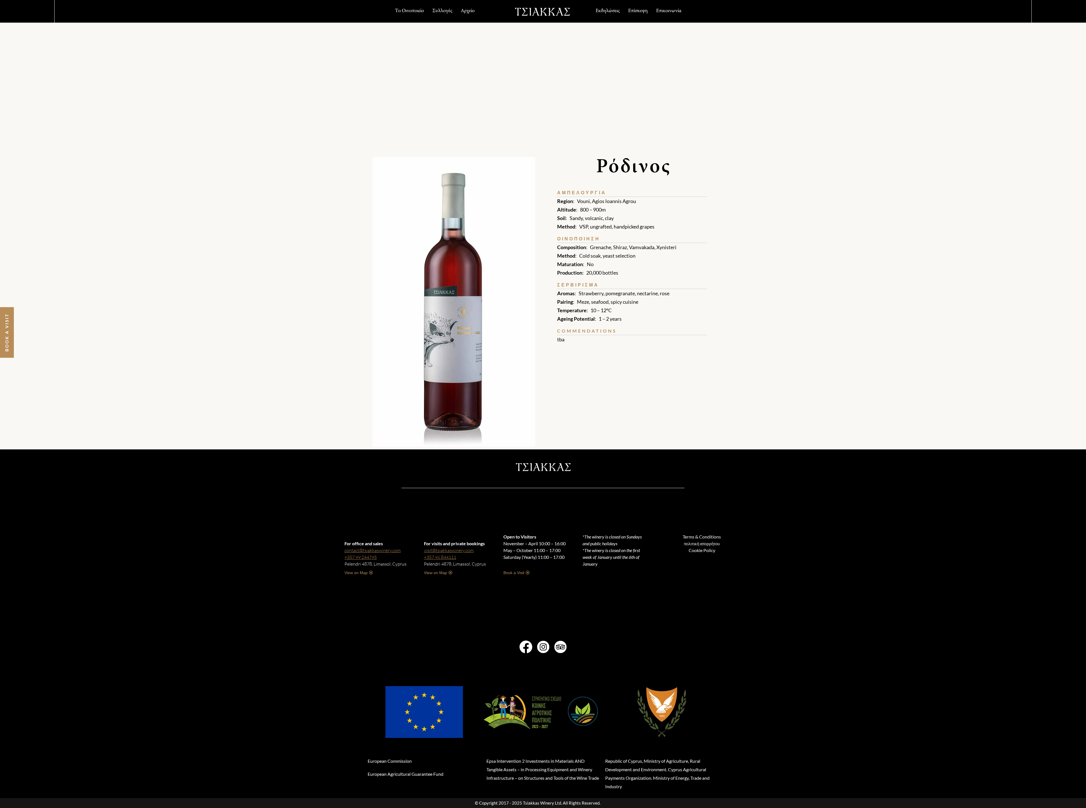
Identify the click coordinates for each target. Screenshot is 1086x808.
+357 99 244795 (360, 557)
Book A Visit (6, 332)
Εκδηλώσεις (608, 11)
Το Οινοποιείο (409, 11)
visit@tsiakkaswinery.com (449, 550)
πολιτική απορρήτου (702, 543)
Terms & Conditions (702, 536)
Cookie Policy (702, 550)
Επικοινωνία (668, 11)
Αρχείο (468, 11)
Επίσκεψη (638, 11)
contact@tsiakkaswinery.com (372, 550)
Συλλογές (442, 11)
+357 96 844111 (440, 557)
